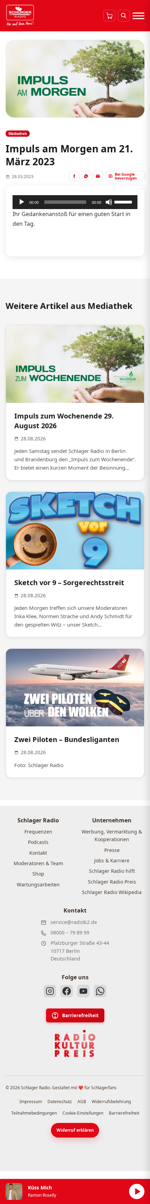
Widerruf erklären (75, 1130)
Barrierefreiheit (80, 1015)
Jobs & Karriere (111, 860)
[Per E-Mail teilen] (98, 176)
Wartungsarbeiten (38, 884)
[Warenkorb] (109, 16)
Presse (112, 850)
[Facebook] (66, 991)
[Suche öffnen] (124, 16)
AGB (81, 1102)
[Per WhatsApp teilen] (86, 176)
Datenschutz (59, 1102)
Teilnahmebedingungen (34, 1113)
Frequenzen (38, 831)
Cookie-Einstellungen (82, 1113)
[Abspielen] (136, 1191)
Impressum (31, 1102)
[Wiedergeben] (21, 202)
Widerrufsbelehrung (111, 1102)
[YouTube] (83, 991)
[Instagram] (50, 991)
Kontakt (38, 853)
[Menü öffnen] (138, 16)
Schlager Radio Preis (112, 881)
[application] (75, 202)
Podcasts (38, 842)
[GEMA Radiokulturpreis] (75, 1043)
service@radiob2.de (74, 922)
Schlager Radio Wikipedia (112, 892)
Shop (38, 873)
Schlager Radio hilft (112, 871)
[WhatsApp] (100, 991)
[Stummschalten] (108, 202)
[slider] (124, 201)
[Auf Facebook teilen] (74, 176)
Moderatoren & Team (38, 863)
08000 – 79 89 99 (70, 932)
